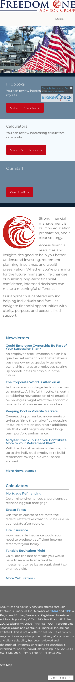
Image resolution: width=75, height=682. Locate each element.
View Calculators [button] (24, 150)
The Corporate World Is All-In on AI (33, 382)
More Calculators (20, 578)
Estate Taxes (16, 510)
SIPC (68, 611)
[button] (62, 19)
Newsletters (17, 338)
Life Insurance (17, 530)
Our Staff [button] (17, 192)
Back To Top (59, 677)
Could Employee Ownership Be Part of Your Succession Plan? (36, 347)
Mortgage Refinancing (24, 493)
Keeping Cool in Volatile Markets (32, 411)
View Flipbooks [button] (23, 108)
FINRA (54, 611)
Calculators (17, 485)
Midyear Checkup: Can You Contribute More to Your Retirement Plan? (36, 441)
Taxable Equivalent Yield (25, 550)
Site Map (6, 665)
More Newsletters (21, 471)
